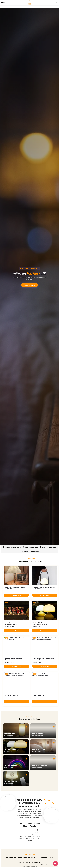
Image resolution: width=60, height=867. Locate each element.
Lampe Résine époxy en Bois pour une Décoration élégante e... (15, 623)
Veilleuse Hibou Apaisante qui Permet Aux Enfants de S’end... (44, 659)
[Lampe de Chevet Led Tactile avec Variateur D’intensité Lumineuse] (44, 575)
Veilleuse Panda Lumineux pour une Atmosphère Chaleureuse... (14, 694)
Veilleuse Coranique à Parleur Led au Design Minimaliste (14, 659)
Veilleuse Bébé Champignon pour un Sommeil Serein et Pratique (42, 623)
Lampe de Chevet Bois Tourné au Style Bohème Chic (15, 588)
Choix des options (44, 595)
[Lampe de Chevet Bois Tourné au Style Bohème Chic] (16, 575)
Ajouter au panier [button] (16, 595)
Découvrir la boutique (29, 285)
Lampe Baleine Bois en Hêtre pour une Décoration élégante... (43, 694)
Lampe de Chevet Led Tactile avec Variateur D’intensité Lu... (44, 588)
